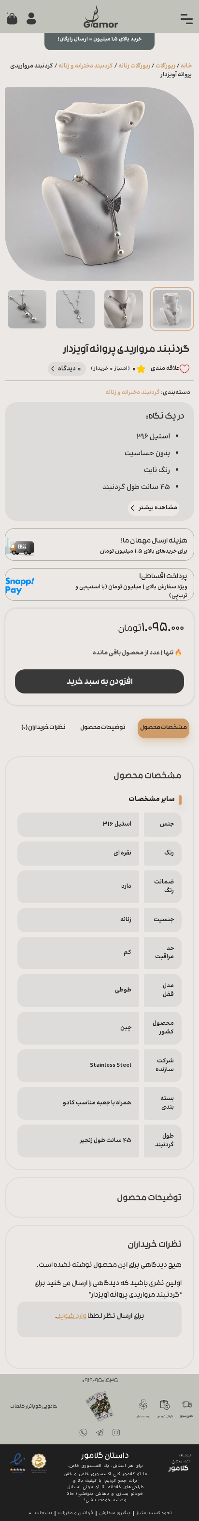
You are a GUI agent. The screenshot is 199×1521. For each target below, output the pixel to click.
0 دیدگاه (70, 369)
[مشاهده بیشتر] (132, 508)
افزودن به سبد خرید (100, 682)
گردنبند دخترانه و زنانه (85, 66)
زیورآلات (165, 66)
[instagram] (116, 1433)
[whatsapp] (83, 1433)
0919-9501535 (100, 1381)
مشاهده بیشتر (158, 508)
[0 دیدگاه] (53, 368)
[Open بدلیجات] (30, 1513)
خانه (186, 66)
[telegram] (99, 1433)
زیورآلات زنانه (134, 66)
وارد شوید (71, 1317)
